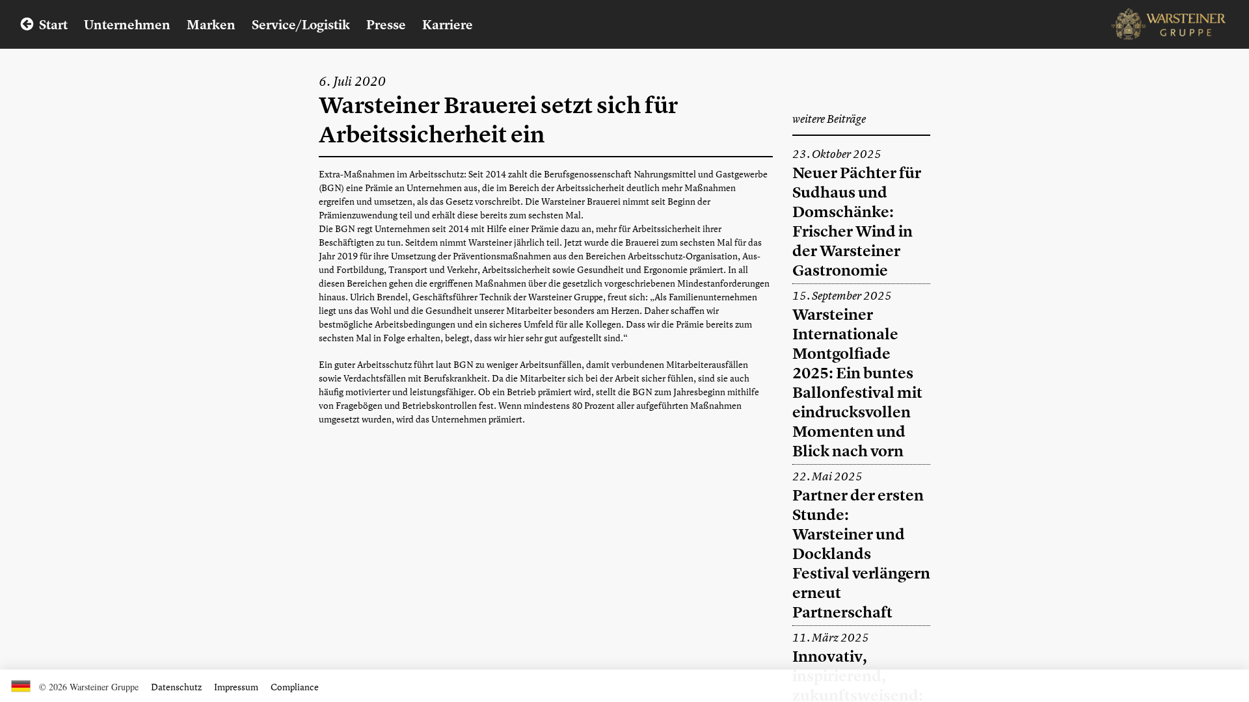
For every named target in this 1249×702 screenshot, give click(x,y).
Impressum (236, 687)
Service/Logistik (301, 24)
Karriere (447, 24)
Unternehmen (127, 24)
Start (53, 24)
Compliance (295, 687)
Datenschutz (176, 687)
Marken (211, 24)
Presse (386, 24)
